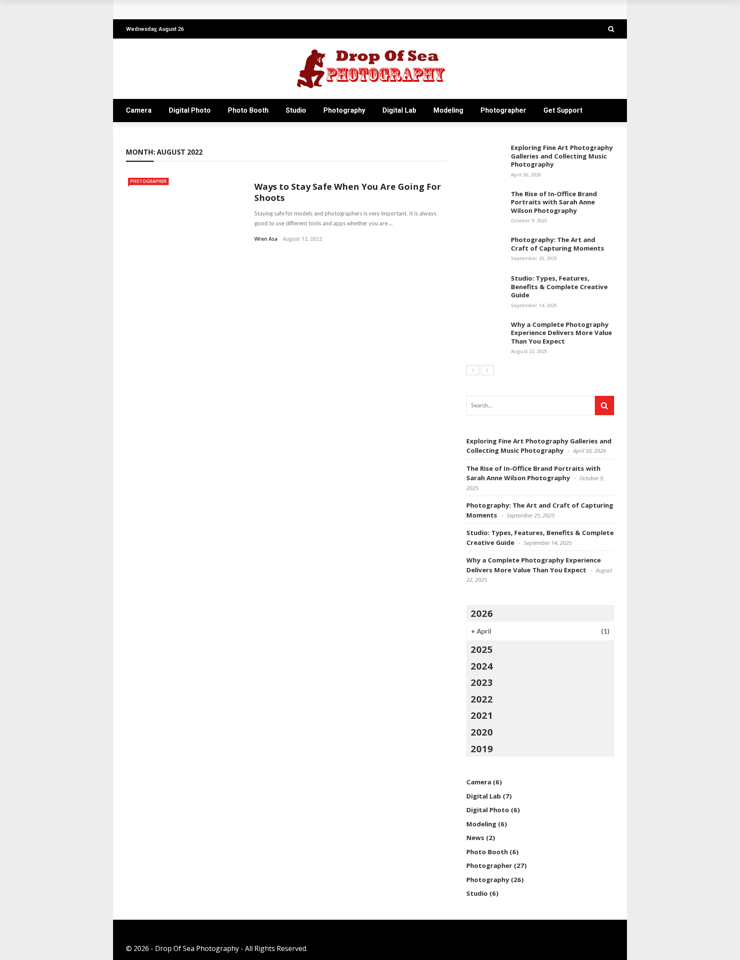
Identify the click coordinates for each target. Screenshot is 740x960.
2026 (482, 613)
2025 (482, 649)
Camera (139, 110)
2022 (482, 698)
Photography (344, 110)
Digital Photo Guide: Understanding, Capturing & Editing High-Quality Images (262, 10)
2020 (482, 731)
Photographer (503, 110)
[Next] (487, 370)
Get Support (562, 110)
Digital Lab (399, 110)
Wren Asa (266, 238)
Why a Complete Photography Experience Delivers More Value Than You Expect (561, 332)
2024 (482, 665)
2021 (482, 715)
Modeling (448, 110)
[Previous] (472, 370)
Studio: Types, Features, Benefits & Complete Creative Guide (559, 286)
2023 (482, 682)
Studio (296, 110)
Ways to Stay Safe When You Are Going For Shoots (347, 192)
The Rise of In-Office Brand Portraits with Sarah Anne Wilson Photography (554, 202)
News (475, 837)
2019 (482, 748)
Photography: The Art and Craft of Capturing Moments (557, 243)
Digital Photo (190, 110)
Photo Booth (248, 110)
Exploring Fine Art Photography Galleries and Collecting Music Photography (562, 155)
